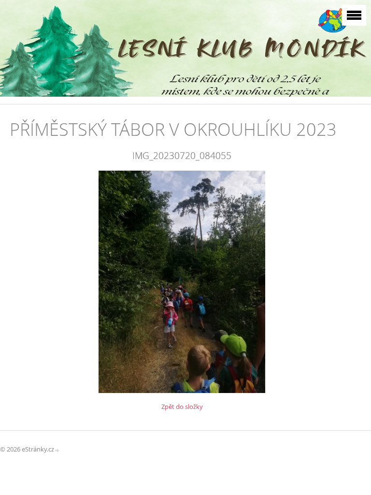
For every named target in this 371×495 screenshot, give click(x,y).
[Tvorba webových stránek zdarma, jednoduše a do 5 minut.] (57, 449)
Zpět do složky (182, 406)
